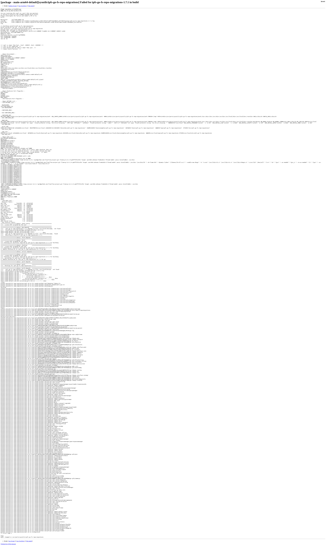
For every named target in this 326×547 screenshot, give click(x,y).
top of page (12, 541)
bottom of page (13, 6)
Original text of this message (8, 544)
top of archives (22, 6)
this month (31, 6)
